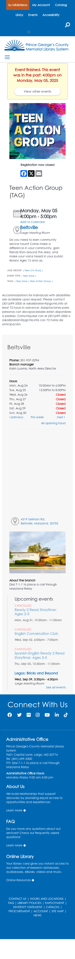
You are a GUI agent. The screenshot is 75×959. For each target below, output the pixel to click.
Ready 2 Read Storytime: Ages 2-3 (35, 611)
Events (33, 15)
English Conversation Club (36, 633)
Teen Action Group (40, 281)
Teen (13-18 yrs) (33, 270)
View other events (37, 91)
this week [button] (37, 417)
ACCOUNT (41, 911)
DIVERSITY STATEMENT (27, 907)
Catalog (61, 5)
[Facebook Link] (10, 715)
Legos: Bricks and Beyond (36, 673)
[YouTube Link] (47, 715)
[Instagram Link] (38, 715)
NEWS (37, 915)
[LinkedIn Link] (57, 715)
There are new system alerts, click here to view (35, 929)
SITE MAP (57, 911)
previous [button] (16, 417)
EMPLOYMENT (54, 903)
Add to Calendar (32, 222)
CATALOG (52, 907)
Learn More (14, 810)
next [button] (60, 417)
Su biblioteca (17, 5)
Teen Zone (28, 275)
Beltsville (29, 227)
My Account (41, 5)
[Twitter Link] (19, 715)
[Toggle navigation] (7, 57)
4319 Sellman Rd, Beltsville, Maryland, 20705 (39, 521)
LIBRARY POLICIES (29, 903)
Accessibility (51, 15)
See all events (56, 687)
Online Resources (18, 880)
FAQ (11, 903)
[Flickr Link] (29, 715)
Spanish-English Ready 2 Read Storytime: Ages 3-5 (40, 655)
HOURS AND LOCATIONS (47, 898)
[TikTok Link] (66, 715)
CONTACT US (17, 898)
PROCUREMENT (19, 911)
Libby (19, 15)
